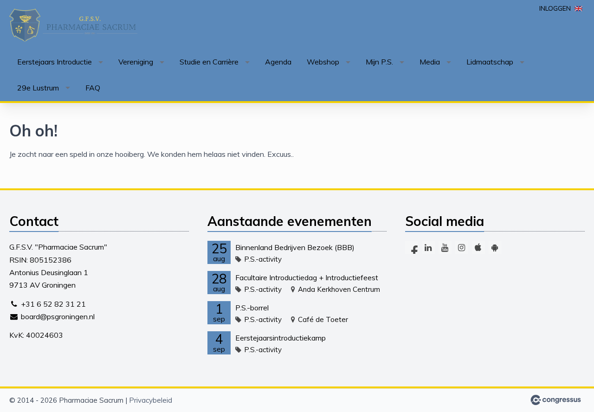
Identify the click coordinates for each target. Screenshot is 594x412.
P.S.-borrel (252, 307)
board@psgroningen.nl (58, 316)
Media (430, 61)
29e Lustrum (38, 87)
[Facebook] (411, 247)
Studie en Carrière (209, 61)
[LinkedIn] (428, 247)
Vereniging (135, 61)
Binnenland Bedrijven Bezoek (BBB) (295, 247)
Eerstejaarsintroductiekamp (280, 337)
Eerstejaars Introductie (54, 61)
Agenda (278, 61)
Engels (578, 8)
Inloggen (555, 8)
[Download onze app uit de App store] (478, 247)
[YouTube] (445, 247)
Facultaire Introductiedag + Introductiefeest (306, 277)
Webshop (323, 61)
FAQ (92, 87)
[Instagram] (461, 247)
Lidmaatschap (489, 61)
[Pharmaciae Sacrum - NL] (74, 25)
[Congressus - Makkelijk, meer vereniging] (556, 400)
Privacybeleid (150, 400)
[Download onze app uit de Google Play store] (495, 247)
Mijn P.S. (379, 61)
